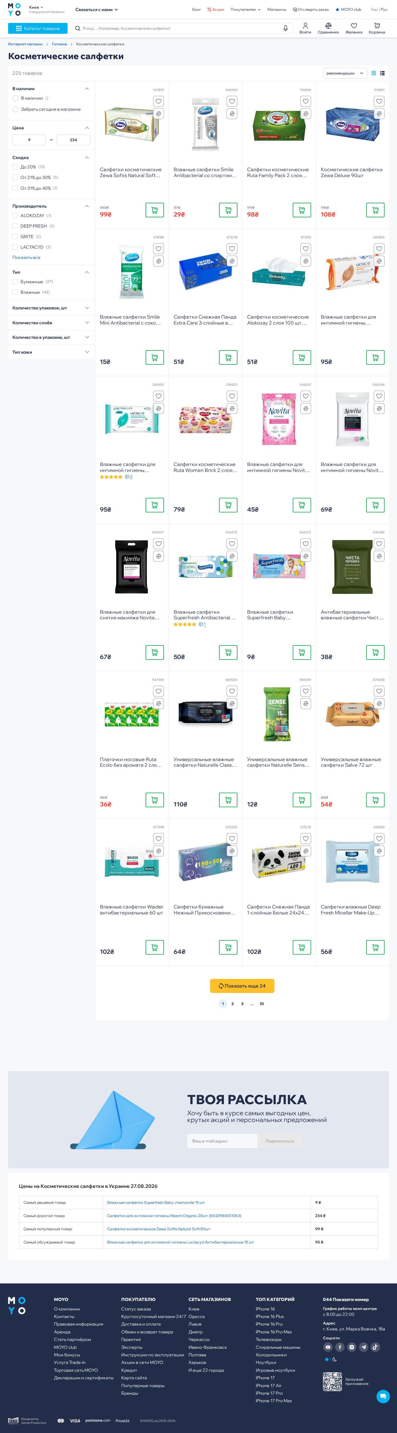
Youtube (328, 1347)
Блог (196, 9)
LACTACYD (32, 247)
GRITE (27, 236)
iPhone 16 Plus (270, 1316)
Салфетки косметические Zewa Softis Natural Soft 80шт (158, 1229)
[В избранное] (158, 101)
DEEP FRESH (34, 226)
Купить (154, 210)
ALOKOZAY (32, 215)
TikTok (375, 1347)
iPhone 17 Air (268, 1385)
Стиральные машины (278, 1347)
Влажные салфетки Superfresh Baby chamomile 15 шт (156, 1202)
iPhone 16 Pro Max (274, 1331)
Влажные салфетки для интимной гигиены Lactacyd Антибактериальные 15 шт (180, 1242)
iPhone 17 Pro (269, 1393)
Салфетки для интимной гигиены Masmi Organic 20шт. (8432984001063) (174, 1216)
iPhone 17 (265, 1377)
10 (262, 1003)
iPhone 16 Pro (269, 1324)
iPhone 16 (265, 1309)
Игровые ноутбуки (275, 1370)
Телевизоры (268, 1339)
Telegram (363, 1347)
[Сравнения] (158, 113)
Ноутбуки (266, 1362)
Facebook (340, 1347)
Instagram (351, 1347)
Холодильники (271, 1354)
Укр (374, 9)
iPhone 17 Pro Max (274, 1400)
